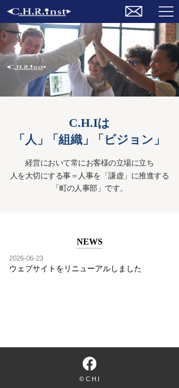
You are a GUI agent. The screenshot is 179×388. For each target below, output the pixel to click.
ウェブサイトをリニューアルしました (75, 268)
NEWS (90, 241)
